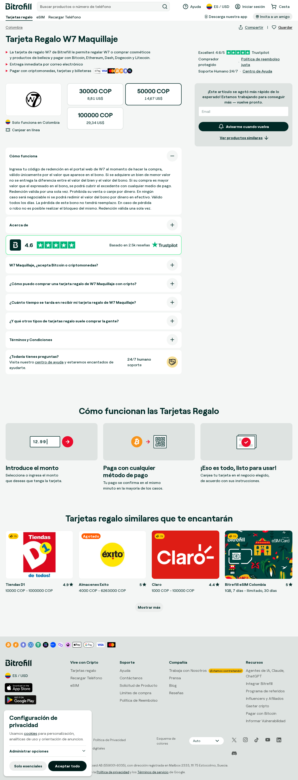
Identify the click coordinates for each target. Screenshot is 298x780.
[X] (234, 740)
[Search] (164, 6)
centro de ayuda (49, 362)
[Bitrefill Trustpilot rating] (56, 245)
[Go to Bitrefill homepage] (18, 6)
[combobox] (99, 6)
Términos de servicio (153, 772)
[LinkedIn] (279, 740)
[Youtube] (268, 740)
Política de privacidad (113, 772)
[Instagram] (245, 740)
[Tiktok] (256, 740)
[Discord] (234, 753)
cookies (30, 733)
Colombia (14, 27)
